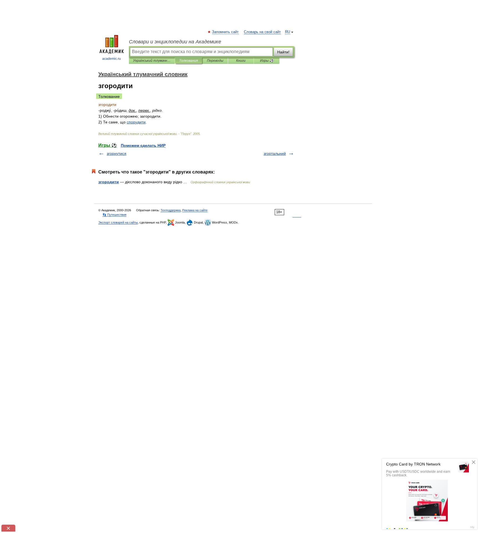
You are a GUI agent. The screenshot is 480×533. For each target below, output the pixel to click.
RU (287, 32)
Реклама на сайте (195, 210)
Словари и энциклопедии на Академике (175, 41)
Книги (241, 61)
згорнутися (116, 153)
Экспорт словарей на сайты (118, 222)
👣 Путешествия (114, 214)
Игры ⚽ (267, 61)
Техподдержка (171, 210)
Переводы (215, 61)
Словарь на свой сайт (262, 32)
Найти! (283, 52)
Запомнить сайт (225, 32)
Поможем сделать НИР (143, 145)
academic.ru (111, 59)
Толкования (188, 61)
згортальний (275, 153)
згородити (108, 182)
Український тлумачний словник (152, 61)
